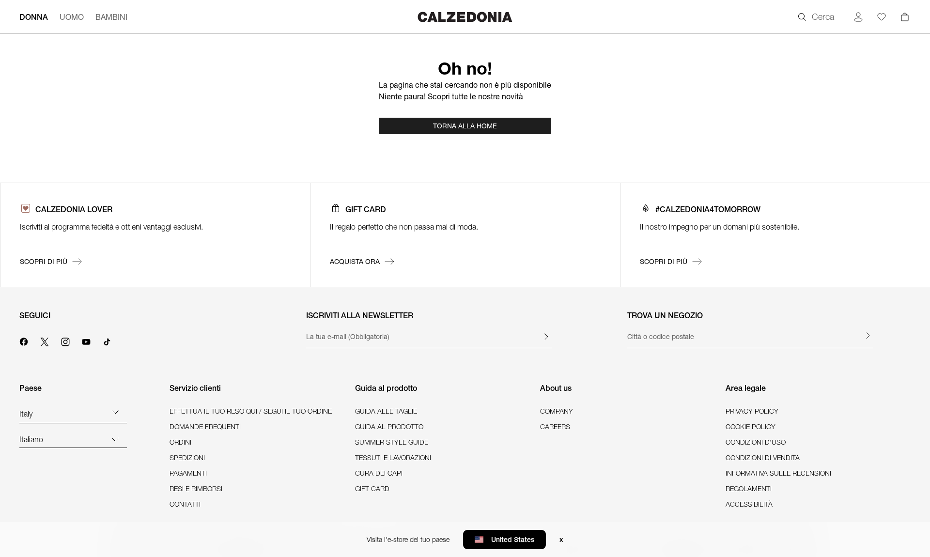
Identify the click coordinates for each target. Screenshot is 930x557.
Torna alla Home (465, 126)
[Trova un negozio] (867, 335)
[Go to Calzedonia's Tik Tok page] (107, 340)
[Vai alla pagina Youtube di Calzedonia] (86, 340)
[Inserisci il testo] (546, 336)
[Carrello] (905, 17)
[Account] (858, 17)
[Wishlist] (881, 17)
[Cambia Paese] (115, 412)
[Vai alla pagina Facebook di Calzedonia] (23, 340)
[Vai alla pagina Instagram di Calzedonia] (65, 340)
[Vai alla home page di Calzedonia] (465, 16)
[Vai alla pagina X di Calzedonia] (44, 340)
